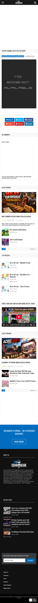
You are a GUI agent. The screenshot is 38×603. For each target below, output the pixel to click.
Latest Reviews (6, 188)
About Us (5, 572)
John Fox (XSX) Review (16, 239)
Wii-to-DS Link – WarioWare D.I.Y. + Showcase (20, 264)
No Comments (20, 220)
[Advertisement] (19, 26)
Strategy (16, 56)
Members (5, 582)
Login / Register (7, 585)
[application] (19, 317)
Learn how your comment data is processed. (16, 177)
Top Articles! (6, 255)
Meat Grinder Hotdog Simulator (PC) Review (16, 216)
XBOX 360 (21, 56)
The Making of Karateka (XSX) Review (22, 532)
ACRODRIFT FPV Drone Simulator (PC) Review (16, 362)
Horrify (19, 598)
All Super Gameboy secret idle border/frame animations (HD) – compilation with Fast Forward (21, 522)
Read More (19, 441)
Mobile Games (7, 588)
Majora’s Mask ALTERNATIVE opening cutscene (20, 287)
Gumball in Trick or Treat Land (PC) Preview (23, 381)
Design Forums (26, 596)
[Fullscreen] (34, 325)
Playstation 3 (9, 56)
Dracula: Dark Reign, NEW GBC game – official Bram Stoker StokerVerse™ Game (22, 372)
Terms (5, 578)
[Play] (4, 325)
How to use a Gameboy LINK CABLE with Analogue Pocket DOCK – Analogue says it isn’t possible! (21, 510)
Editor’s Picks (7, 500)
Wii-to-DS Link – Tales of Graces (19, 274)
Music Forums (34, 596)
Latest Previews (6, 333)
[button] (33, 600)
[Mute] (31, 325)
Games (3, 56)
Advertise (5, 575)
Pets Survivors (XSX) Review (18, 230)
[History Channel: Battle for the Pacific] (19, 83)
